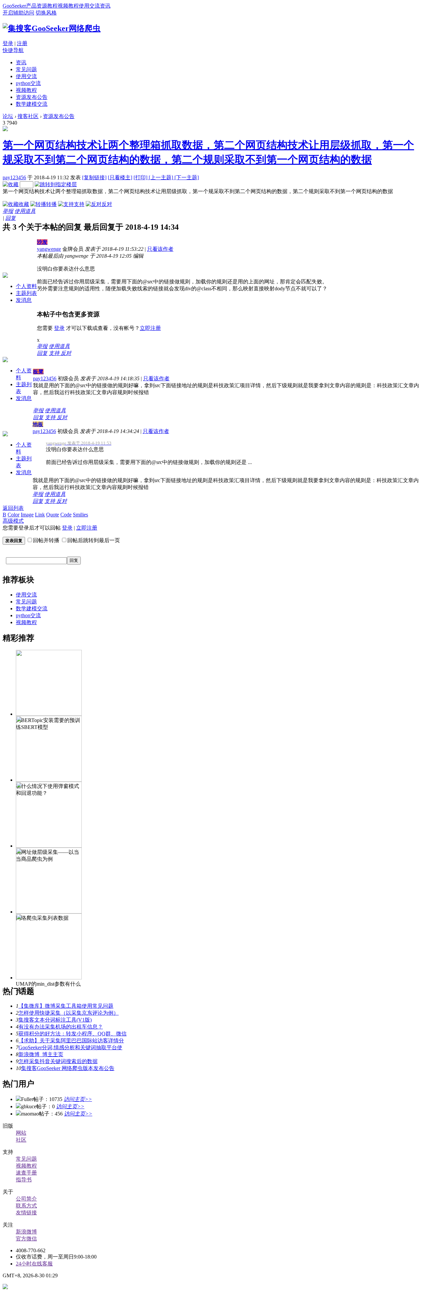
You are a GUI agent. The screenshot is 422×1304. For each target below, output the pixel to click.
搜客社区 (28, 116)
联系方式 (26, 1205)
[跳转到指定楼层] (56, 184)
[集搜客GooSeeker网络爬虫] (52, 28)
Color (13, 514)
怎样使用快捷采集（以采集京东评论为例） (68, 1013)
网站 (21, 1133)
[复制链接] (94, 177)
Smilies (80, 514)
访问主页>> (78, 1099)
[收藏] (10, 184)
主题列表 (26, 293)
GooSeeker (14, 6)
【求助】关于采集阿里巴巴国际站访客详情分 (71, 1040)
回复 (10, 218)
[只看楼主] (120, 177)
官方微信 (26, 1238)
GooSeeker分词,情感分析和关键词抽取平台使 (70, 1047)
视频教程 (68, 6)
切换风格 (46, 12)
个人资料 (26, 286)
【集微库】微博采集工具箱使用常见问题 (65, 1006)
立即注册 (150, 328)
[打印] (141, 177)
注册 (22, 43)
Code (66, 514)
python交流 (28, 83)
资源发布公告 (31, 97)
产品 (31, 6)
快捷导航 (13, 50)
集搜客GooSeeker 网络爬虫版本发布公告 (67, 1068)
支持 (79, 204)
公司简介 (26, 1199)
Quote (52, 514)
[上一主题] (161, 177)
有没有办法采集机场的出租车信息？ (60, 1026)
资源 (42, 6)
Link (40, 514)
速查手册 (26, 1172)
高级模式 (13, 521)
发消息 (24, 300)
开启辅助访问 (18, 12)
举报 (8, 211)
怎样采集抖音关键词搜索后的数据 (58, 1061)
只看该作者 (160, 249)
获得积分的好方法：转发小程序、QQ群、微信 (72, 1033)
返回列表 (13, 508)
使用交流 (89, 6)
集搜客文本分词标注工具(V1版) (55, 1020)
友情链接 (26, 1212)
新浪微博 (26, 1231)
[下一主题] (186, 177)
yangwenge (49, 249)
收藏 (23, 204)
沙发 (42, 242)
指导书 (24, 1179)
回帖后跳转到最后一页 (93, 540)
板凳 (38, 371)
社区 (21, 1140)
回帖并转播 (46, 540)
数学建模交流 (31, 104)
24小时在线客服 (34, 1263)
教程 (52, 6)
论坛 (8, 116)
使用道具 (25, 211)
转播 (51, 204)
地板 (38, 424)
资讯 (105, 6)
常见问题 (26, 69)
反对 (107, 204)
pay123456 (14, 177)
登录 (8, 43)
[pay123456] (5, 129)
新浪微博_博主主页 (40, 1054)
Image (27, 514)
